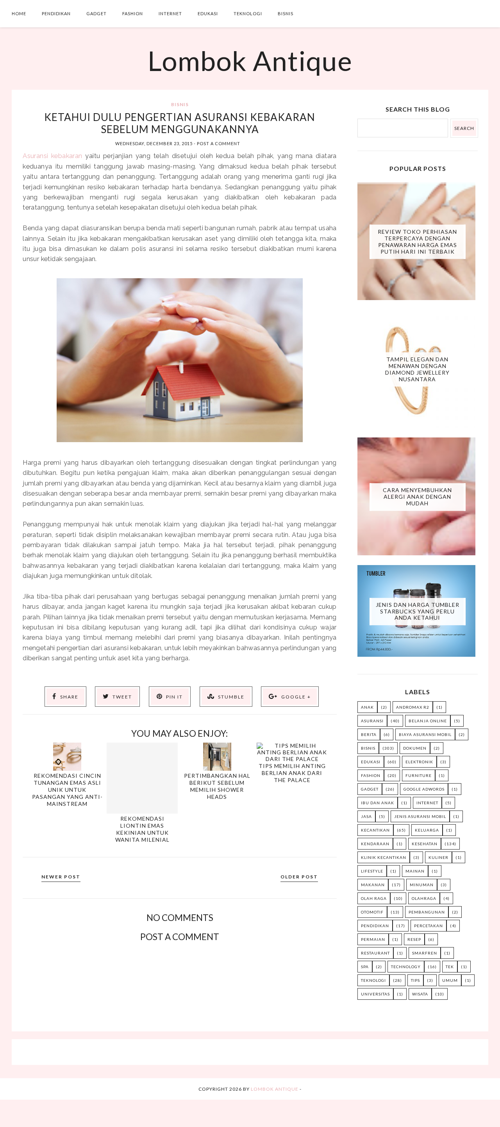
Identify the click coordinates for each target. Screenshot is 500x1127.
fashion (370, 775)
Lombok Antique (250, 60)
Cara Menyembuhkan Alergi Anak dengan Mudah (417, 497)
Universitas (375, 994)
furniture (418, 775)
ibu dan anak (377, 802)
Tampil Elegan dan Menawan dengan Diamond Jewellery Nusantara (417, 369)
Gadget (96, 13)
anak (367, 707)
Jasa (366, 816)
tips (415, 980)
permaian (373, 939)
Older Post (299, 877)
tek (450, 966)
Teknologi (248, 13)
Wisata (420, 994)
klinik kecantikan (383, 857)
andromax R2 (412, 707)
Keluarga (427, 830)
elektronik (419, 761)
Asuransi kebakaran (52, 156)
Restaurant (375, 953)
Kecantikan (375, 830)
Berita (369, 734)
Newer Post (60, 877)
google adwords (424, 789)
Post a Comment (218, 143)
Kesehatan (425, 843)
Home (19, 13)
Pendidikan (56, 13)
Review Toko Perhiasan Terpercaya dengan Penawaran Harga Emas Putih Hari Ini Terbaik (417, 241)
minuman (422, 884)
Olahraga (424, 898)
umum (450, 980)
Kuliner (438, 857)
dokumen (415, 748)
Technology (406, 966)
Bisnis (285, 13)
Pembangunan (427, 912)
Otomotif (372, 912)
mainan (415, 871)
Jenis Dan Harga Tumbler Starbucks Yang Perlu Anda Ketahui (417, 611)
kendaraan (375, 843)
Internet (170, 13)
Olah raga (374, 898)
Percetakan (428, 925)
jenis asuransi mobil (420, 816)
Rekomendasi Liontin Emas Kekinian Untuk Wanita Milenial (142, 829)
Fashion (132, 13)
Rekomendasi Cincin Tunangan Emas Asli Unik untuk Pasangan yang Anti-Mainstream (67, 789)
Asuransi (372, 720)
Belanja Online (428, 720)
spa (365, 966)
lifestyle (372, 871)
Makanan (373, 884)
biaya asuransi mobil (425, 734)
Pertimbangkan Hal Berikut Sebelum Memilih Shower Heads (217, 786)
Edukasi (208, 13)
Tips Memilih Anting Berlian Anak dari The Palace (292, 773)
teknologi (373, 980)
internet (427, 802)
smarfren (424, 953)
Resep (414, 939)
